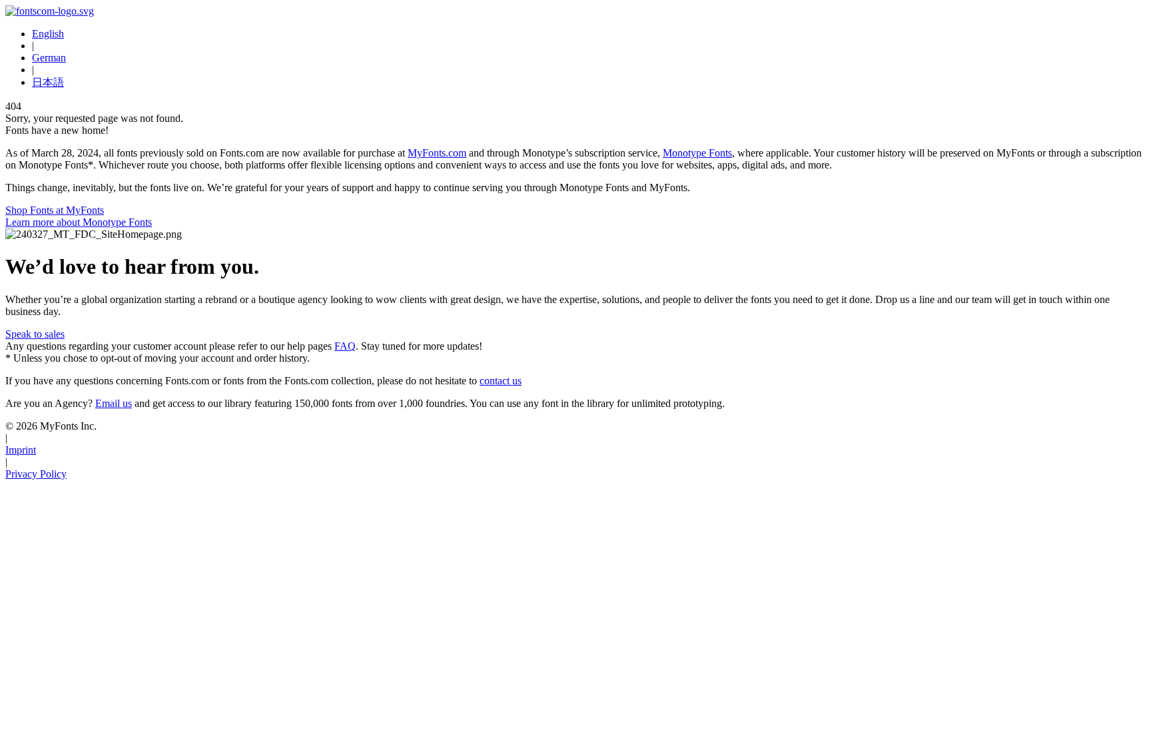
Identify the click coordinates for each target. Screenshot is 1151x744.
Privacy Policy (36, 474)
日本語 (48, 82)
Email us (113, 403)
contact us (501, 380)
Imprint (20, 450)
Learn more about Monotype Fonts (78, 222)
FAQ (345, 346)
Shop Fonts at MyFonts (54, 210)
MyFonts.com (437, 153)
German (49, 57)
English (48, 33)
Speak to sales (35, 334)
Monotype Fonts (697, 153)
